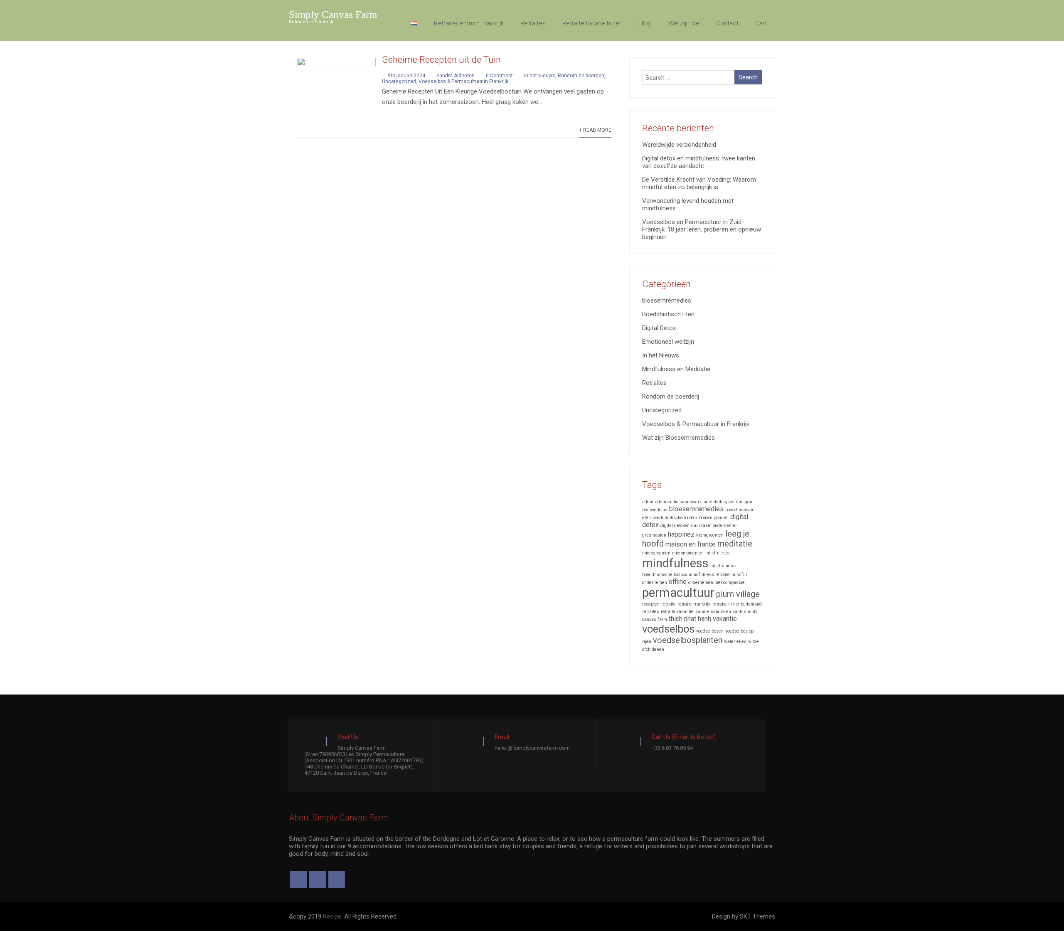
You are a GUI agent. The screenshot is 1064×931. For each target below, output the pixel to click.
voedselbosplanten (687, 640)
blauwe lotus (654, 509)
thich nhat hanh (690, 619)
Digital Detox (659, 328)
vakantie (725, 619)
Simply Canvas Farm (333, 14)
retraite (668, 604)
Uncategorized (399, 81)
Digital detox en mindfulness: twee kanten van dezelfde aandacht (698, 162)
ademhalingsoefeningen (728, 502)
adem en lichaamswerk (678, 502)
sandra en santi (726, 611)
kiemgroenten (710, 535)
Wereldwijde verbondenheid (679, 144)
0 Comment (499, 76)
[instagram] (317, 879)
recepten (651, 604)
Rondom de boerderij (582, 76)
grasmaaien (654, 535)
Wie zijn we (683, 23)
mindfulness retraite (709, 574)
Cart (761, 23)
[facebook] (298, 879)
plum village (738, 594)
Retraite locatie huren (592, 23)
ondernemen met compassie (716, 582)
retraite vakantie (677, 611)
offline (678, 582)
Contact (727, 23)
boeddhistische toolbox (675, 517)
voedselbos (668, 629)
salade (702, 611)
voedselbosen (710, 631)
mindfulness (675, 563)
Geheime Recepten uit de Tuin (441, 59)
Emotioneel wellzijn (668, 341)
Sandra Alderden (455, 76)
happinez (681, 534)
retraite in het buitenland (737, 604)
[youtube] (336, 879)
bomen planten (714, 517)
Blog (645, 23)
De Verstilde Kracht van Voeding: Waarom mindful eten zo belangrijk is (699, 183)
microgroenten (656, 553)
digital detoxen (675, 525)
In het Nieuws (539, 76)
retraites (650, 611)
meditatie (734, 544)
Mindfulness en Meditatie (676, 369)
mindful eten (718, 553)
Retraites (533, 23)
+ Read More (595, 130)
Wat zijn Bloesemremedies (678, 437)
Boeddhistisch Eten (668, 314)
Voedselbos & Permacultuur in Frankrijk (463, 81)
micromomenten (688, 553)
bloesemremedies (666, 300)
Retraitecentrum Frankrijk (469, 23)
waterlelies (735, 641)
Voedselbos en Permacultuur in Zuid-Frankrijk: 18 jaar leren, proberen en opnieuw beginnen (701, 229)
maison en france (690, 544)
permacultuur (678, 593)
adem (647, 502)
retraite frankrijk (694, 604)
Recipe (332, 916)
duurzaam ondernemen (714, 525)
